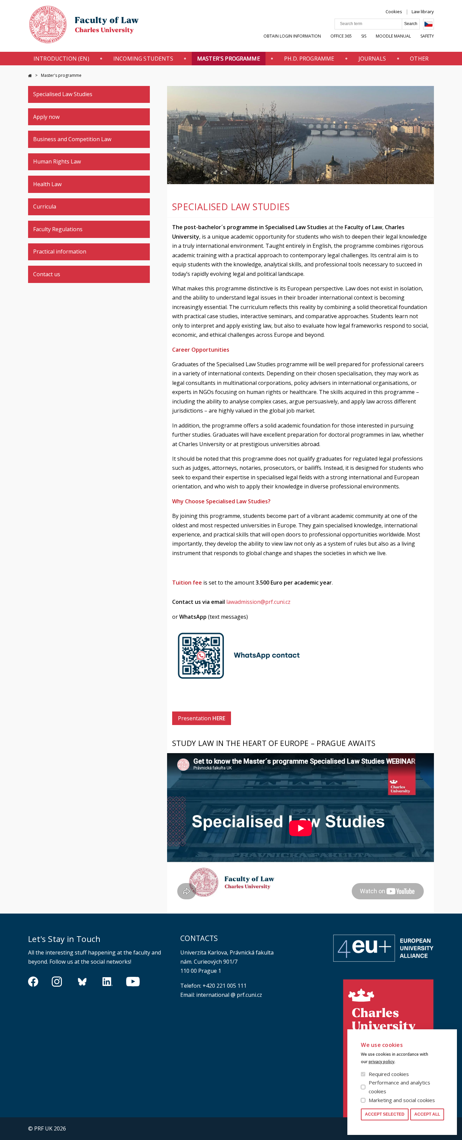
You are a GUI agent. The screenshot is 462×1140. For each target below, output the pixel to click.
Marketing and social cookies (402, 1100)
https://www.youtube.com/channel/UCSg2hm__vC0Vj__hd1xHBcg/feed (133, 982)
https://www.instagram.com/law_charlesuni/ (57, 982)
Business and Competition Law (72, 139)
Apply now (46, 116)
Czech (428, 24)
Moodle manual (393, 36)
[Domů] (84, 26)
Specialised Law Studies (62, 94)
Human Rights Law (57, 161)
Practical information (59, 251)
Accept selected (385, 1114)
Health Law (47, 184)
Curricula (44, 206)
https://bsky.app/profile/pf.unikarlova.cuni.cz (82, 982)
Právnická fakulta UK (30, 75)
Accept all (427, 1114)
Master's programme (228, 58)
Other (419, 58)
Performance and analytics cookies (399, 1087)
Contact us (46, 274)
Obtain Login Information (292, 36)
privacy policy (381, 1062)
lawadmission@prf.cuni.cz (258, 602)
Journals (372, 58)
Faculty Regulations (58, 229)
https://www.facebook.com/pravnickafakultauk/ (33, 982)
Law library (423, 11)
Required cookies (389, 1074)
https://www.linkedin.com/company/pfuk (107, 982)
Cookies (394, 11)
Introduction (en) (61, 58)
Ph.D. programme (309, 58)
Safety (427, 36)
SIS (363, 36)
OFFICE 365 (341, 36)
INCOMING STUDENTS (143, 58)
